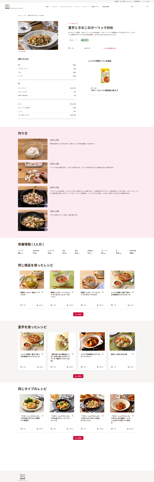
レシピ (76, 6)
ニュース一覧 (146, 1)
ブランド (54, 6)
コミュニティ (129, 1)
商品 (47, 6)
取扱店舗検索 (106, 6)
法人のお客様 (122, 1)
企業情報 (116, 1)
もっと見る (78, 314)
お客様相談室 (136, 1)
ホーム (19, 15)
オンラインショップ (66, 6)
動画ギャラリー (96, 6)
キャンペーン (85, 6)
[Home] (14, 6)
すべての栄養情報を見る (109, 48)
